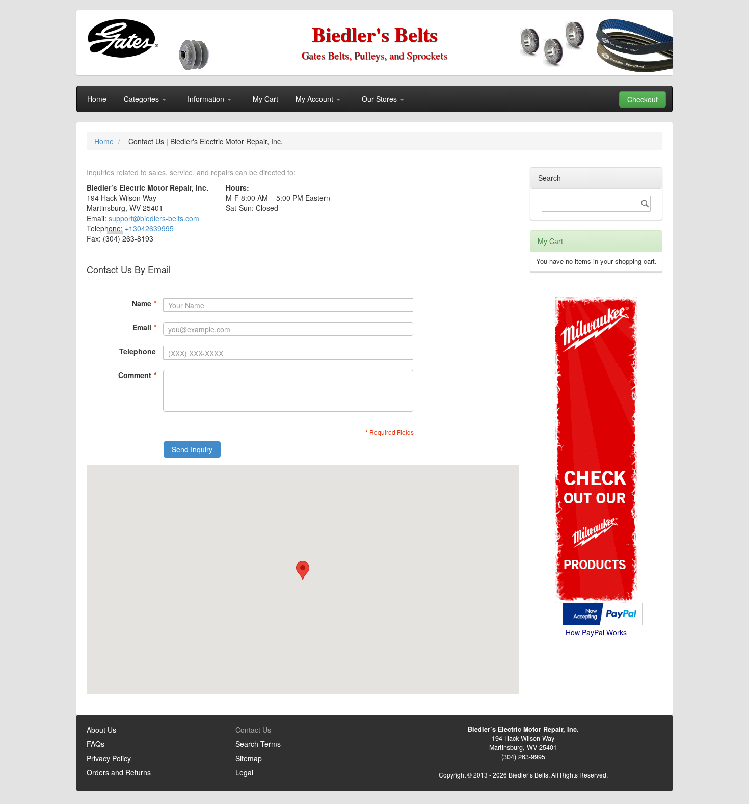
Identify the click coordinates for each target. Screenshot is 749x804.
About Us (101, 730)
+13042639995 (149, 228)
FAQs (95, 744)
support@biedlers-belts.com (154, 218)
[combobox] (596, 204)
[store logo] (122, 38)
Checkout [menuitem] (642, 99)
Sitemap (248, 758)
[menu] (374, 99)
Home (105, 141)
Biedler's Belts (375, 34)
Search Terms (258, 744)
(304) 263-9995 (523, 756)
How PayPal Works (596, 632)
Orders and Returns (119, 772)
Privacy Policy (109, 758)
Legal (244, 772)
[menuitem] (97, 99)
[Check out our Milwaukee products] (596, 411)
